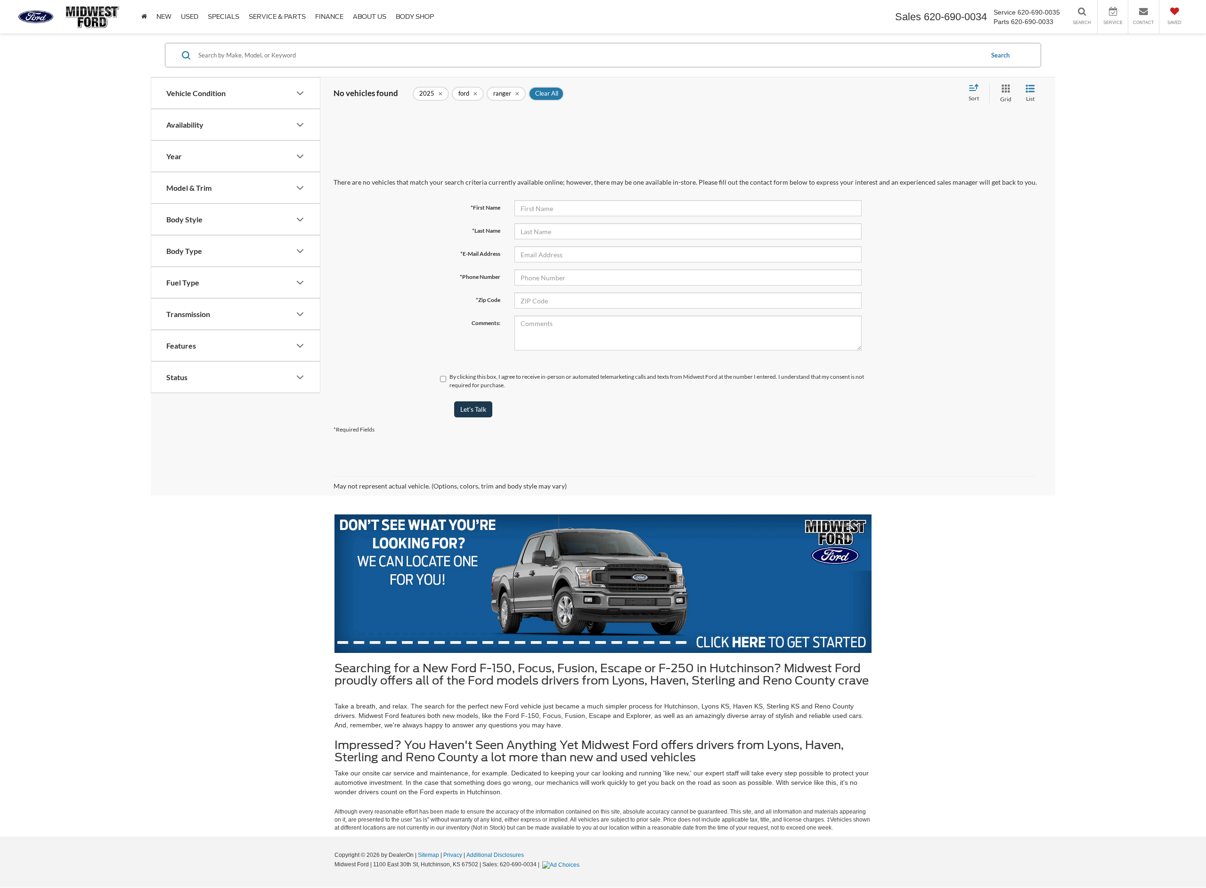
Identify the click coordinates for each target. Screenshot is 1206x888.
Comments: (486, 322)
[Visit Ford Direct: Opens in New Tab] (562, 864)
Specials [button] (223, 16)
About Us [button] (369, 16)
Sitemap (428, 855)
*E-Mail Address (480, 253)
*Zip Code (488, 299)
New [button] (163, 16)
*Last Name (486, 230)
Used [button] (189, 16)
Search (1000, 55)
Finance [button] (329, 16)
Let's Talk (473, 409)
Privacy (452, 855)
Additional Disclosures (495, 855)
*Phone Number (480, 276)
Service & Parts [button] (277, 16)
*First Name (485, 207)
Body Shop (415, 16)
